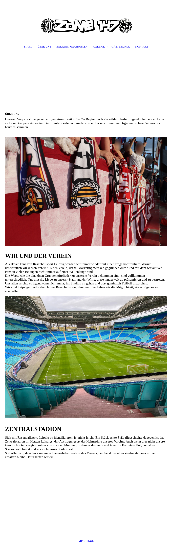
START (28, 46)
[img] (86, 18)
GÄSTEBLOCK (121, 46)
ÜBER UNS (44, 46)
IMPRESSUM (86, 540)
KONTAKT (141, 46)
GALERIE (99, 46)
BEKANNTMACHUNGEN (72, 46)
